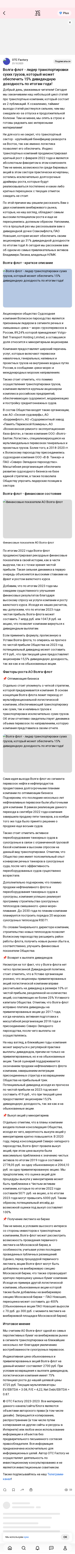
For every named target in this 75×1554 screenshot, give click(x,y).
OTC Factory (20, 59)
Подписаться (62, 61)
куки (26, 1537)
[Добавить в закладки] (13, 1489)
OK (65, 1537)
